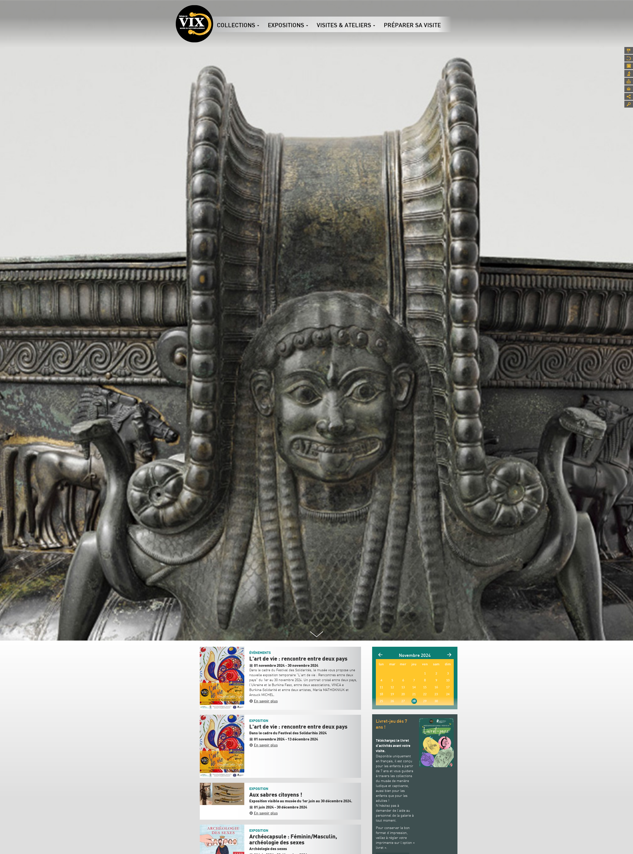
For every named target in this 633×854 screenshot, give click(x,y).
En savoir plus (266, 701)
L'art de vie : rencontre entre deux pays (298, 659)
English (628, 50)
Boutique (628, 88)
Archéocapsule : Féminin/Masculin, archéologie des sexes (293, 840)
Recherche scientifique (628, 73)
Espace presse (628, 81)
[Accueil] (194, 24)
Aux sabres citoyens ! (275, 795)
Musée (628, 58)
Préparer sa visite (412, 25)
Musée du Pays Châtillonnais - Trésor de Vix (213, 11)
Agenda (628, 65)
